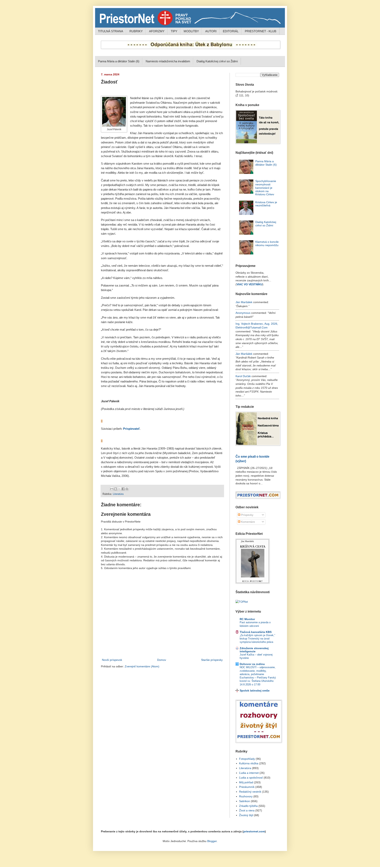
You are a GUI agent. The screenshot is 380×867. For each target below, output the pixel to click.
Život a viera (247, 810)
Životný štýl (246, 815)
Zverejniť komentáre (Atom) (142, 666)
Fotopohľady (247, 758)
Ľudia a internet (249, 772)
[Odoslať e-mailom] (112, 489)
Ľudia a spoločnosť (251, 777)
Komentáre (247, 521)
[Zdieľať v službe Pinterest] (127, 489)
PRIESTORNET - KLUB (260, 31)
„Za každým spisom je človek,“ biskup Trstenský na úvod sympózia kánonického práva (257, 639)
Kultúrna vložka (248, 763)
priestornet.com (254, 831)
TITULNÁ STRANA (110, 31)
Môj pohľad (246, 782)
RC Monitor (247, 619)
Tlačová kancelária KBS (256, 632)
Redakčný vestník (250, 791)
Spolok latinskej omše (255, 690)
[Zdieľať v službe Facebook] (123, 489)
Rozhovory (246, 796)
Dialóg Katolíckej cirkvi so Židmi (217, 61)
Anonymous (243, 312)
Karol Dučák (243, 376)
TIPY (174, 31)
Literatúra (118, 494)
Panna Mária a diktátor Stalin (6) (118, 61)
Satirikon (244, 801)
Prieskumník (247, 786)
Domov (161, 659)
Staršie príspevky (212, 659)
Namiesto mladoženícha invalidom (168, 61)
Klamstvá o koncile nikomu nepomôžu (267, 243)
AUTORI (211, 31)
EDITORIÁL (230, 31)
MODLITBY (191, 31)
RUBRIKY (136, 31)
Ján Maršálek (244, 302)
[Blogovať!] (116, 489)
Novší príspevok (112, 659)
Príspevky (246, 514)
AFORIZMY (156, 31)
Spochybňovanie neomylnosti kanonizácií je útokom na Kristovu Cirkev (265, 187)
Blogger (212, 841)
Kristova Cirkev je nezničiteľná (266, 204)
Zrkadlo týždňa (248, 805)
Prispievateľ (131, 428)
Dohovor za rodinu (252, 664)
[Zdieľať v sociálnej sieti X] (119, 489)
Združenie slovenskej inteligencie (254, 650)
